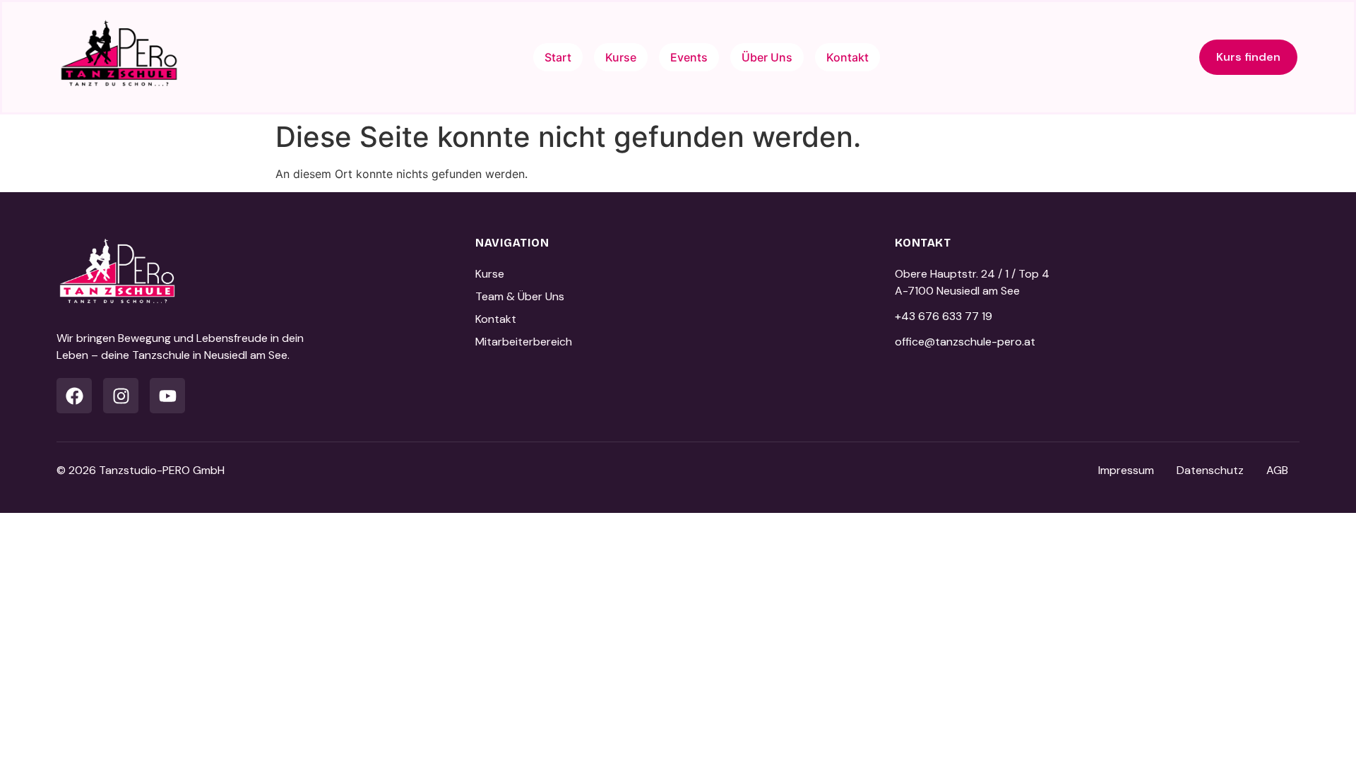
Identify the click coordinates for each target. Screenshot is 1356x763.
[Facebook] (74, 395)
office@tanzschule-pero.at (965, 341)
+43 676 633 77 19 (943, 316)
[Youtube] (167, 395)
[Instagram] (120, 395)
